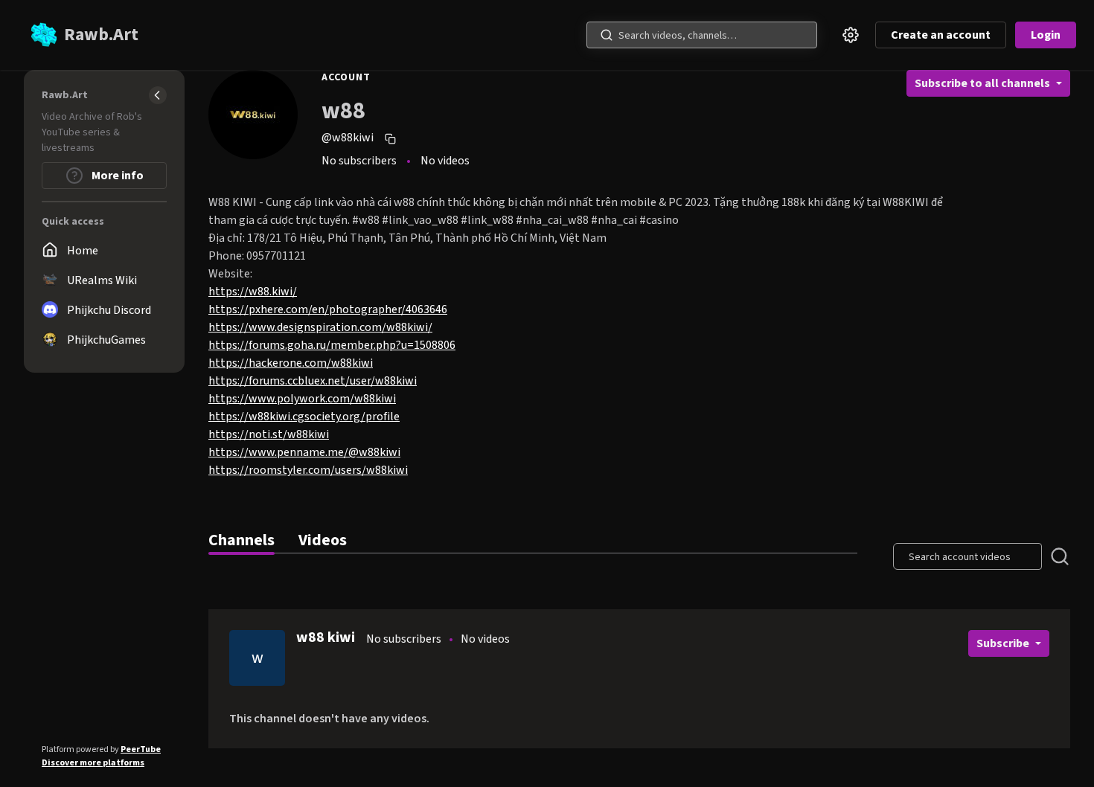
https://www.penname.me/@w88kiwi (304, 452)
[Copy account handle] (392, 138)
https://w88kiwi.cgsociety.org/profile (304, 416)
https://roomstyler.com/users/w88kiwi (308, 470)
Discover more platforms (93, 763)
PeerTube (141, 749)
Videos (322, 540)
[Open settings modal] (850, 35)
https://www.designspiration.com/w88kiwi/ (320, 327)
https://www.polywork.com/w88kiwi (302, 399)
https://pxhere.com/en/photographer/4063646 (327, 309)
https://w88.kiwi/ (252, 291)
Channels (241, 540)
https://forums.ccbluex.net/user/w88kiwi (312, 381)
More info (116, 175)
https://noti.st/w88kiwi (268, 434)
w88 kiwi (325, 637)
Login (1046, 35)
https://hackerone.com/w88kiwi (290, 363)
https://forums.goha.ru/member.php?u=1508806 (331, 345)
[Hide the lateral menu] (158, 95)
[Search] (606, 35)
